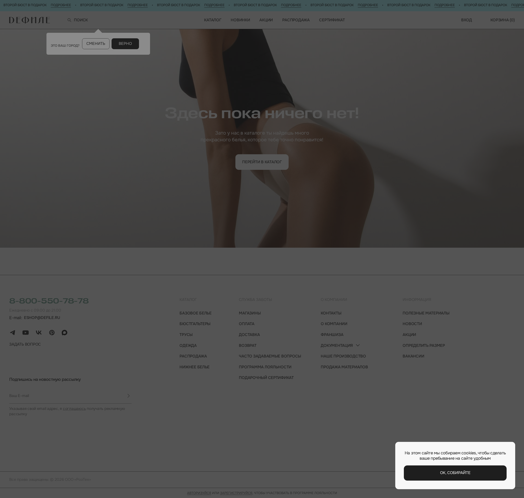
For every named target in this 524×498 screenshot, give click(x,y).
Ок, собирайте (455, 472)
